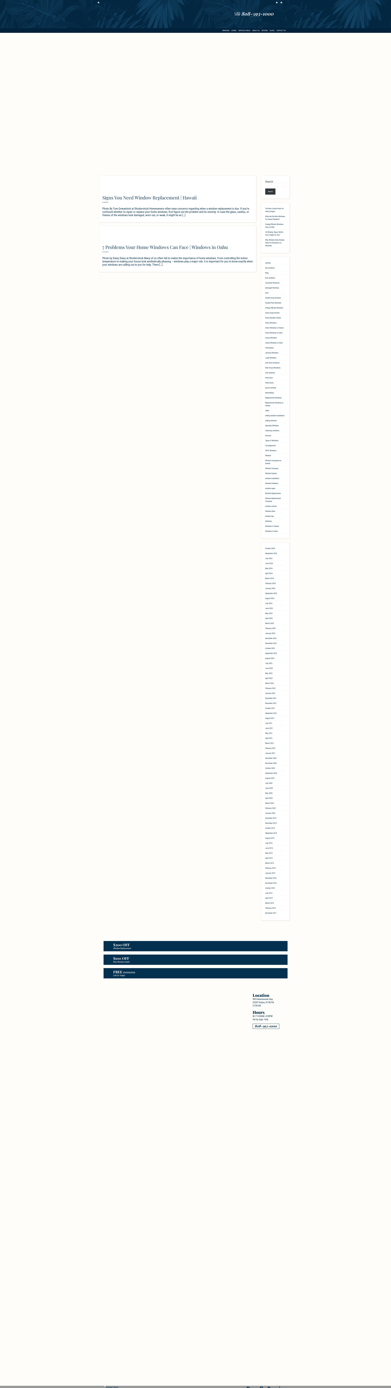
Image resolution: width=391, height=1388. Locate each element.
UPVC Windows (270, 450)
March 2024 (269, 578)
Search (269, 181)
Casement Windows (272, 283)
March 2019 (269, 863)
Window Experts (271, 473)
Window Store (270, 511)
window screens (271, 506)
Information (269, 348)
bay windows (270, 268)
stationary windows (272, 430)
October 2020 (270, 768)
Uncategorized (270, 445)
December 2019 (270, 818)
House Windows (271, 338)
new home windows (272, 363)
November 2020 (271, 763)
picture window (270, 388)
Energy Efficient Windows (274, 308)
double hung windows (273, 298)
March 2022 (269, 683)
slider (267, 410)
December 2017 (270, 913)
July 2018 (268, 893)
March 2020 (269, 803)
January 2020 (270, 813)
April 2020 (269, 798)
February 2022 (270, 688)
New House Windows (272, 368)
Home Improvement (272, 313)
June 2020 (269, 788)
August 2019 (269, 838)
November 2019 (271, 823)
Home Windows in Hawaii (274, 328)
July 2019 (268, 843)
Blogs (272, 30)
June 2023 (269, 608)
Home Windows (271, 323)
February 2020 (270, 808)
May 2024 (268, 568)
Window (268, 455)
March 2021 (269, 743)
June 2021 (269, 728)
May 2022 (268, 673)
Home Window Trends (273, 318)
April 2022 (269, 678)
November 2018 (271, 883)
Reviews (265, 30)
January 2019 (270, 873)
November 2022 (271, 643)
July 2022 (268, 663)
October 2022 (270, 648)
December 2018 (270, 878)
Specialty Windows (272, 425)
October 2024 (270, 548)
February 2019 (270, 868)
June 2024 (269, 563)
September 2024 (271, 553)
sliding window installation (274, 415)
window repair (270, 488)
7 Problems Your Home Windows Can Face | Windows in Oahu (165, 247)
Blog (267, 273)
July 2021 (268, 723)
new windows (270, 373)
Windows (225, 30)
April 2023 (269, 618)
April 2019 (269, 858)
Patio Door (269, 378)
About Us (256, 30)
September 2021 (271, 713)
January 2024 (270, 588)
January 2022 (270, 693)
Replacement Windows (273, 398)
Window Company (271, 468)
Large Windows (270, 358)
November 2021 (271, 703)
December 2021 (270, 698)
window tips (269, 516)
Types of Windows (271, 440)
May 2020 (268, 793)
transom (268, 435)
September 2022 (271, 653)
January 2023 (270, 633)
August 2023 (269, 598)
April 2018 (269, 898)
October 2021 (270, 708)
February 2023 (270, 628)
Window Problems (271, 483)
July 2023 (268, 603)
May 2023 (268, 613)
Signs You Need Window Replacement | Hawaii (149, 197)
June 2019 (269, 848)
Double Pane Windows (273, 303)
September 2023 (271, 593)
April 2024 (269, 573)
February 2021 (270, 748)
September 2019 (271, 833)
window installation (272, 478)
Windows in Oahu (271, 531)
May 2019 (268, 853)
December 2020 (270, 758)
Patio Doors (269, 383)
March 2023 (269, 623)
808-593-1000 (258, 13)
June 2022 (269, 668)
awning (268, 263)
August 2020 (269, 778)
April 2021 (269, 738)
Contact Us (281, 30)
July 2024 (268, 558)
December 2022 (270, 638)
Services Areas (244, 30)
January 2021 (270, 753)
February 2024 (270, 583)
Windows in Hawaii (272, 526)
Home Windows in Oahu (274, 333)
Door (267, 293)
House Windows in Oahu (274, 343)
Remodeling (269, 393)
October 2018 (270, 888)
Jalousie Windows (271, 353)
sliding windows (271, 420)
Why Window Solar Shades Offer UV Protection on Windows (274, 243)
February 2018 (270, 908)
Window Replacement (273, 493)
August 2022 (269, 658)
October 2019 (270, 828)
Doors (233, 30)
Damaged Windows (272, 288)
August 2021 (269, 718)
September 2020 (271, 773)
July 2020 (268, 783)
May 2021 (268, 733)
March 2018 (269, 903)
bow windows (270, 278)
